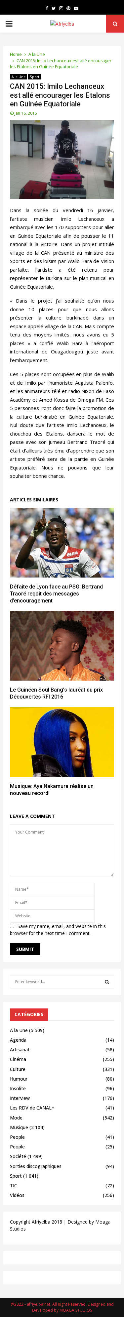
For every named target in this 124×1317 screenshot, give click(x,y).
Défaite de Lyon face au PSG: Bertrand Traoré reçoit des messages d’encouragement (56, 594)
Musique (19, 1127)
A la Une (18, 76)
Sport (34, 76)
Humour (18, 1079)
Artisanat (20, 1049)
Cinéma (18, 1059)
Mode (16, 1118)
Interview (20, 1098)
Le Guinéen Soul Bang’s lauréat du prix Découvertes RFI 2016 (56, 693)
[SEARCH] (107, 981)
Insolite (18, 1088)
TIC (13, 1185)
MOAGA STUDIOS (76, 1310)
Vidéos (17, 1195)
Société (18, 1156)
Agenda (18, 1040)
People (17, 1137)
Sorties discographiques (36, 1166)
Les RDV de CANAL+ (32, 1108)
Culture (17, 1069)
